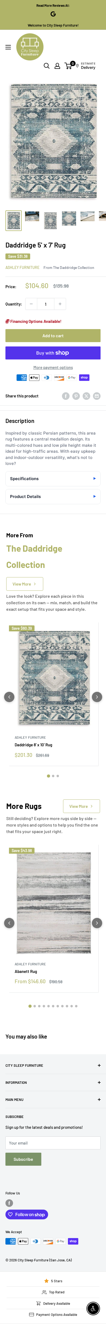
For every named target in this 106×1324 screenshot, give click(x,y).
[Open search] (47, 66)
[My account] (57, 66)
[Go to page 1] (48, 775)
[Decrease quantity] (31, 304)
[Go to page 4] (44, 1006)
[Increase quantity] (60, 304)
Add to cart (53, 335)
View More (22, 583)
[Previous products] (9, 697)
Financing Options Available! (35, 321)
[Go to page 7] (58, 1006)
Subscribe (23, 1159)
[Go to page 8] (62, 1006)
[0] (68, 66)
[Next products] (97, 697)
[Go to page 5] (48, 1006)
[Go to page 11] (76, 1006)
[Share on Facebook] (66, 396)
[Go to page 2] (53, 776)
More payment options (53, 367)
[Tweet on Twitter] (86, 396)
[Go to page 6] (53, 1006)
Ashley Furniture (22, 267)
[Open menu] (8, 47)
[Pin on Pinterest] (76, 396)
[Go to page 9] (67, 1006)
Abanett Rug (26, 971)
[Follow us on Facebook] (9, 1203)
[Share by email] (97, 396)
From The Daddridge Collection (68, 267)
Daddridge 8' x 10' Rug (33, 744)
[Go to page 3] (58, 776)
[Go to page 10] (71, 1006)
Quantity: (13, 303)
